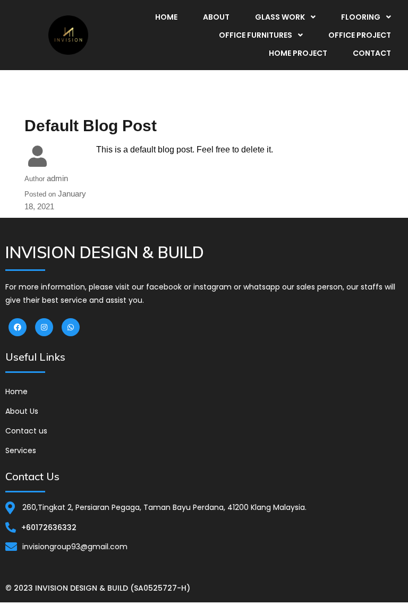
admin (57, 178)
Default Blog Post (90, 125)
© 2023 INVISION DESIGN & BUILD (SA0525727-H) (97, 588)
